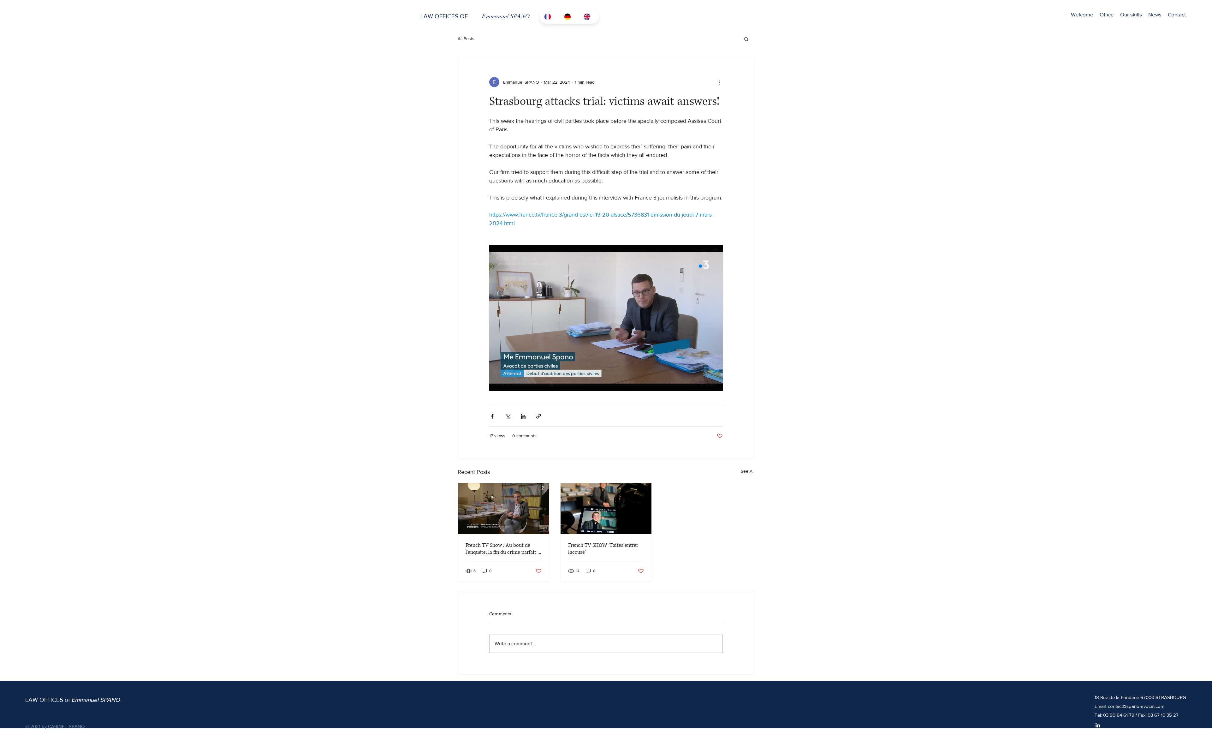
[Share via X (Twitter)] (508, 416)
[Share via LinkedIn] (523, 416)
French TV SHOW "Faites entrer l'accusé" (603, 549)
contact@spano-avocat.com (1136, 706)
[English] (589, 16)
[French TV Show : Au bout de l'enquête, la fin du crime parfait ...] (503, 508)
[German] (569, 16)
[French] (549, 16)
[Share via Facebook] (492, 416)
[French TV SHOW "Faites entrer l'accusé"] (606, 508)
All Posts (466, 38)
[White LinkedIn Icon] (1098, 725)
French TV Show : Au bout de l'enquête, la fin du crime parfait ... (503, 549)
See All (747, 471)
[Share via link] (539, 416)
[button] (1131, 14)
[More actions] (719, 82)
